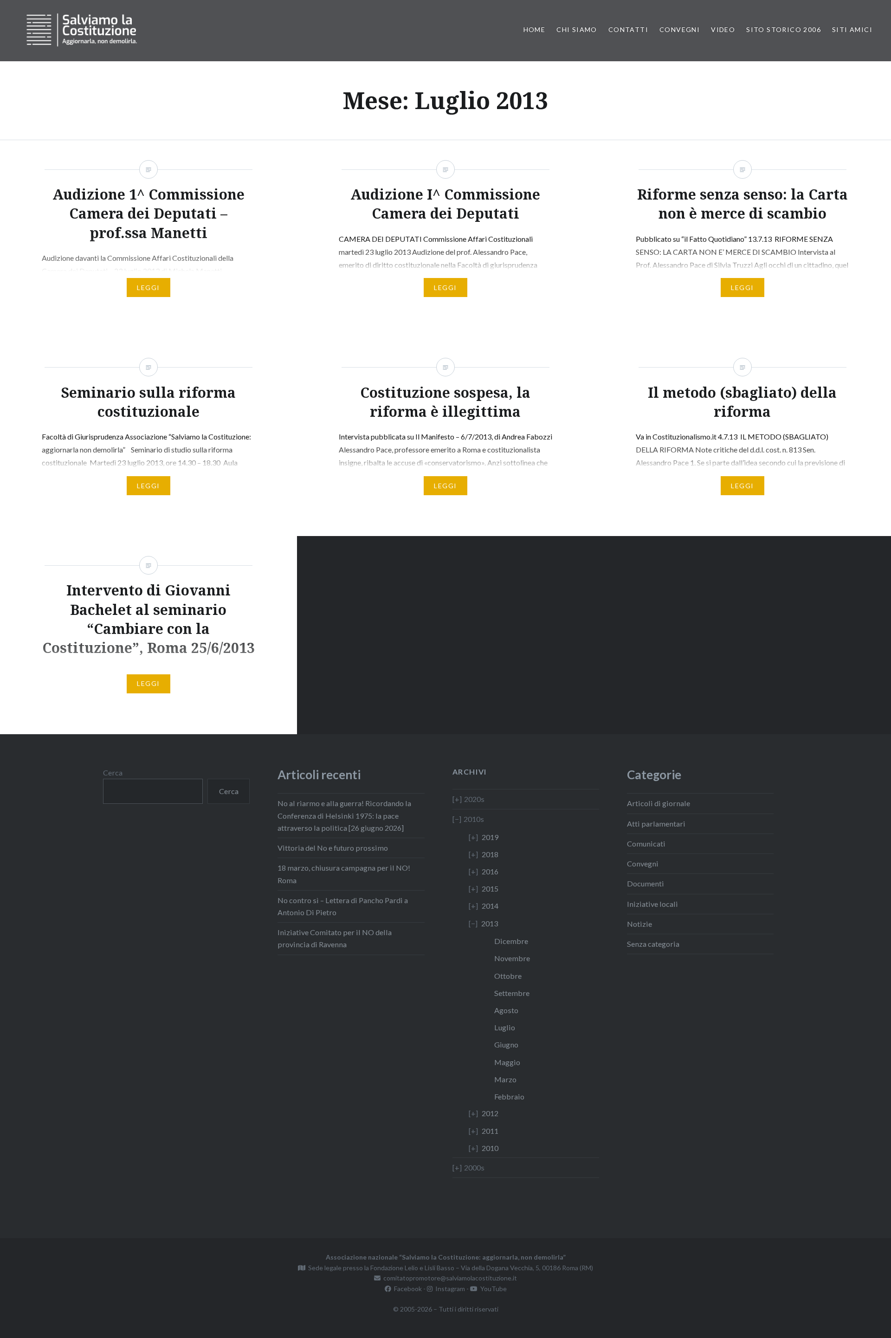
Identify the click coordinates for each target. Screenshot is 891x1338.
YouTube (492, 1289)
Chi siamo (576, 29)
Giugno (506, 1044)
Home (534, 29)
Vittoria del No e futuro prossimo (333, 847)
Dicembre (511, 941)
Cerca (113, 772)
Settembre (511, 993)
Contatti (628, 29)
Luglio (504, 1027)
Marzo (505, 1079)
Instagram (449, 1289)
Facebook (406, 1289)
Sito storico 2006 (783, 29)
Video (723, 29)
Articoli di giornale (658, 803)
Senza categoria (653, 943)
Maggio (507, 1062)
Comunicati (646, 843)
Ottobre (508, 975)
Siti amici (852, 29)
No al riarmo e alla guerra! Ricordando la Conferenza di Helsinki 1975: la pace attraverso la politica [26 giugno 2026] (344, 815)
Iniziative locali (652, 903)
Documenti (645, 883)
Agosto (506, 1010)
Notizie (639, 923)
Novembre (512, 958)
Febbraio (509, 1096)
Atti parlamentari (656, 823)
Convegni (679, 29)
